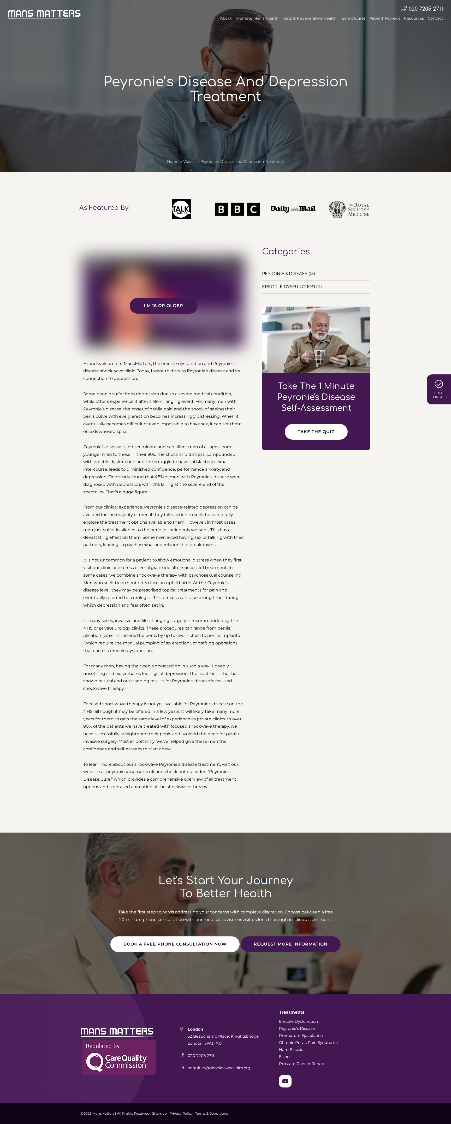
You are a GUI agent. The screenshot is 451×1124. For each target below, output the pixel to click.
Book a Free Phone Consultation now (175, 944)
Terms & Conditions (211, 1113)
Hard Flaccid (291, 1049)
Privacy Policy (181, 1113)
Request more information (291, 944)
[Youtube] (285, 1081)
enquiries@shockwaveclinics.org (219, 1067)
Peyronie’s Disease (297, 1028)
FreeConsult (439, 395)
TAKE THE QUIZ (316, 431)
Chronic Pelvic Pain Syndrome (308, 1042)
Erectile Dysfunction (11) (292, 286)
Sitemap (159, 1113)
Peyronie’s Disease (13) (288, 273)
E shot (285, 1056)
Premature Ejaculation (301, 1035)
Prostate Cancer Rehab (301, 1063)
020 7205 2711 (426, 9)
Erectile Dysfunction (298, 1021)
